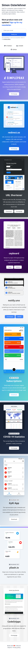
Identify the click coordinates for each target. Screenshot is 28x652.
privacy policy (7, 39)
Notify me (14, 34)
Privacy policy (16, 647)
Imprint (10, 647)
